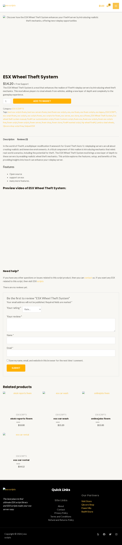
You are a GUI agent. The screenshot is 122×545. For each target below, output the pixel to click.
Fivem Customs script (63, 119)
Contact (61, 509)
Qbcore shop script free (13, 126)
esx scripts (22, 115)
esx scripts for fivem (51, 115)
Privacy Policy (61, 513)
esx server (65, 115)
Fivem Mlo (86, 508)
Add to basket (42, 101)
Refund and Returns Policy (61, 520)
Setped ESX (30, 126)
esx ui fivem (85, 115)
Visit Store (86, 501)
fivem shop (46, 122)
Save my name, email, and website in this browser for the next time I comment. (46, 360)
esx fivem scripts (87, 112)
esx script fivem (10, 115)
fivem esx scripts (90, 119)
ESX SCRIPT (110, 112)
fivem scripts (23, 122)
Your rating (14, 307)
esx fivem (75, 112)
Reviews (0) (22, 139)
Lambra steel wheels (105, 122)
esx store (75, 115)
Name (10, 335)
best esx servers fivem (37, 112)
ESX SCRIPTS (18, 108)
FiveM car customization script (40, 119)
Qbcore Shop (87, 504)
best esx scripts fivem (17, 112)
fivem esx (78, 119)
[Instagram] (116, 534)
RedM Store (87, 511)
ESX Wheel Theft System (101, 115)
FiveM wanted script (72, 122)
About (61, 506)
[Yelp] (98, 534)
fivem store (57, 122)
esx (68, 112)
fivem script (12, 122)
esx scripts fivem (35, 115)
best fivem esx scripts (57, 112)
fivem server (35, 122)
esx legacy (100, 112)
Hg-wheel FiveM (89, 122)
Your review (14, 316)
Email (10, 348)
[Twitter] (110, 534)
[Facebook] (104, 534)
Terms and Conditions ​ (61, 516)
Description (8, 139)
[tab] (8, 139)
